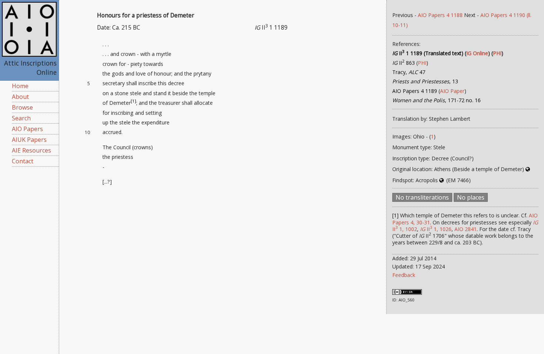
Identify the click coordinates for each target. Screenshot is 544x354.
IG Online (477, 53)
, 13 (425, 81)
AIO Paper (452, 90)
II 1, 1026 (435, 229)
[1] (133, 101)
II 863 (403, 62)
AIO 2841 (465, 229)
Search (21, 118)
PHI (497, 53)
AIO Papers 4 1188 (440, 15)
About (20, 97)
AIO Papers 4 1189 (414, 90)
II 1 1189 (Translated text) (427, 53)
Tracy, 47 (408, 72)
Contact (22, 161)
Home (20, 86)
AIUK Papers (29, 140)
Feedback (403, 274)
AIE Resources (31, 150)
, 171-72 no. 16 (436, 100)
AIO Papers (27, 129)
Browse (22, 107)
